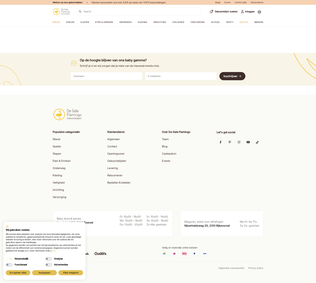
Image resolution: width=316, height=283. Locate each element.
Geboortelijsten (116, 160)
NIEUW (56, 22)
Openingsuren (115, 153)
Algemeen (113, 139)
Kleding (142, 22)
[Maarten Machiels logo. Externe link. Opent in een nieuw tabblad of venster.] (7, 226)
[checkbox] (9, 258)
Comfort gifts (241, 2)
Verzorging (198, 22)
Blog (165, 146)
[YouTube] (248, 142)
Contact (112, 146)
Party (230, 22)
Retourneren (114, 175)
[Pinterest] (230, 142)
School (215, 22)
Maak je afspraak (66, 230)
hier (53, 250)
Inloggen (250, 11)
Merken (258, 22)
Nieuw (56, 139)
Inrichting (159, 22)
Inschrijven (230, 76)
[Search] (80, 11)
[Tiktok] (257, 142)
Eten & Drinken (62, 160)
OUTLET (244, 22)
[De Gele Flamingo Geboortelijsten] (61, 11)
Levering (112, 168)
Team (165, 139)
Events (227, 2)
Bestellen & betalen (118, 182)
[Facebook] (220, 142)
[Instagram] (239, 142)
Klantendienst (257, 2)
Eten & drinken (104, 22)
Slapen (84, 22)
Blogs (217, 2)
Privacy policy (255, 268)
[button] (259, 12)
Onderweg (125, 22)
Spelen (70, 22)
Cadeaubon (169, 153)
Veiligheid (178, 22)
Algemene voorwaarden (231, 268)
